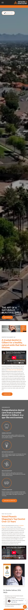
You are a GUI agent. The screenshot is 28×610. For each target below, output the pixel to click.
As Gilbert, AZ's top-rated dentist (14, 369)
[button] (2, 2)
